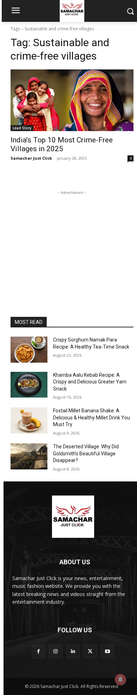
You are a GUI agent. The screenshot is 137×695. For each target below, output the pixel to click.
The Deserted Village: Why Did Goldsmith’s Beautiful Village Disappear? (86, 453)
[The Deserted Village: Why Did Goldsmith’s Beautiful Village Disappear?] (29, 456)
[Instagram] (56, 651)
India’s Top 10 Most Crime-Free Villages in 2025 (62, 144)
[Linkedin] (73, 651)
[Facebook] (38, 651)
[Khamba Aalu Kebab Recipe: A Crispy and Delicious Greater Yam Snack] (29, 385)
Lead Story (22, 127)
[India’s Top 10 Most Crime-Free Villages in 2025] (72, 100)
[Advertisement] (72, 240)
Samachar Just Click (31, 158)
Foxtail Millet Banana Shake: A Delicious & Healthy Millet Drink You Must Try (91, 417)
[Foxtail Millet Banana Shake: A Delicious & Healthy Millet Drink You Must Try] (29, 420)
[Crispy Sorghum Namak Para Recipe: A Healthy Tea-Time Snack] (29, 350)
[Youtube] (107, 651)
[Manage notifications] (120, 679)
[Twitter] (90, 651)
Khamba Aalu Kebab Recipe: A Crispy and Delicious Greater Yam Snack (89, 382)
